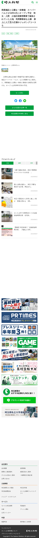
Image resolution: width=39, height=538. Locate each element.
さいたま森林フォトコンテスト (28, 492)
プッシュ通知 (24, 509)
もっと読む (19, 93)
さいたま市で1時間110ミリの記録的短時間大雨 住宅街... (25, 214)
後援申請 (4, 521)
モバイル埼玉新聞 (7, 505)
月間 (31, 163)
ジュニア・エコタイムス (9, 496)
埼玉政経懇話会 (6, 491)
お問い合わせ (5, 478)
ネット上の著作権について (9, 530)
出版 (3, 509)
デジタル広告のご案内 (8, 475)
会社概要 (4, 468)
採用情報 (23, 468)
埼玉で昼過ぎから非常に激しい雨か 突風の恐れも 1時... (25, 200)
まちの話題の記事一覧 (19, 107)
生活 (3, 33)
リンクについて (6, 528)
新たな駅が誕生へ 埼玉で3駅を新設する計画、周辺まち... (25, 186)
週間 (19, 163)
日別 (7, 163)
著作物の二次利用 (25, 521)
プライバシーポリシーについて (11, 533)
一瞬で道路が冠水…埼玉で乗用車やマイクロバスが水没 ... (25, 171)
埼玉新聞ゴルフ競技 (7, 487)
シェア (20, 100)
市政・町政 (10, 33)
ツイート (15, 100)
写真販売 (23, 505)
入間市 (16, 33)
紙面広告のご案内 (25, 471)
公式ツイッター (6, 512)
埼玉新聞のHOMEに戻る (19, 113)
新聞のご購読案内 (7, 471)
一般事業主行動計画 (26, 475)
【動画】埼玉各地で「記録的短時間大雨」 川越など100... (25, 228)
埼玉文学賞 (23, 487)
